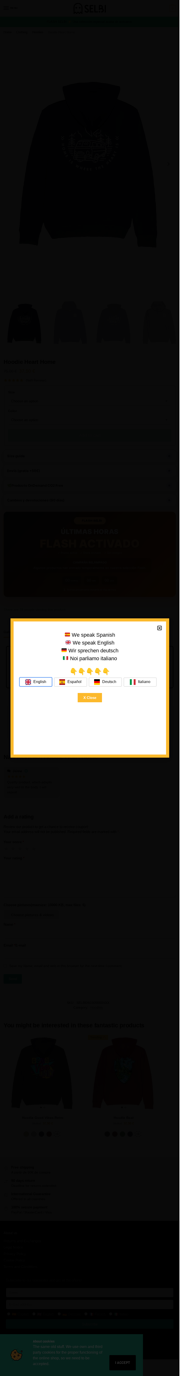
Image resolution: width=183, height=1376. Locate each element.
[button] (159, 628)
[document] (89, 688)
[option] (70, 682)
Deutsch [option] (109, 682)
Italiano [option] (144, 682)
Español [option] (74, 682)
